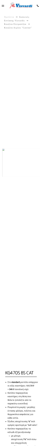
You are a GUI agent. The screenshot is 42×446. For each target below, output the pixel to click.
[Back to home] (21, 6)
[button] (3, 6)
